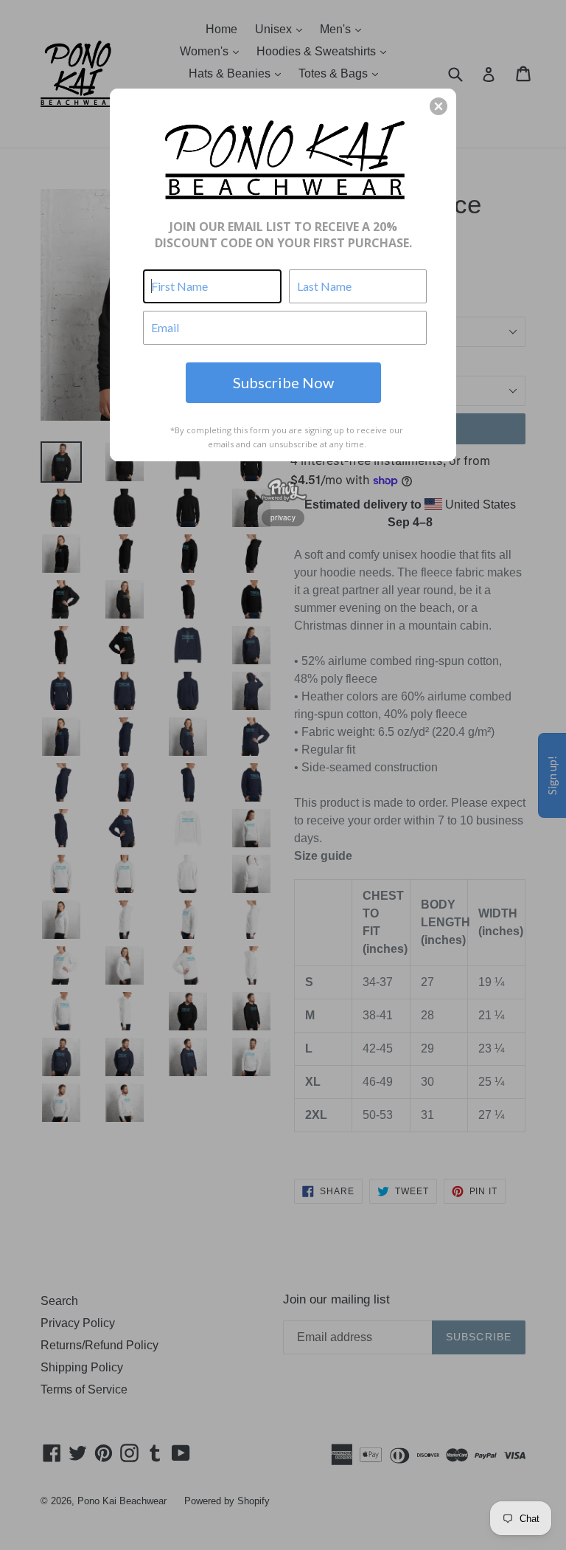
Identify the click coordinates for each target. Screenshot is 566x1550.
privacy (283, 517)
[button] (438, 106)
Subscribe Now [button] (283, 382)
